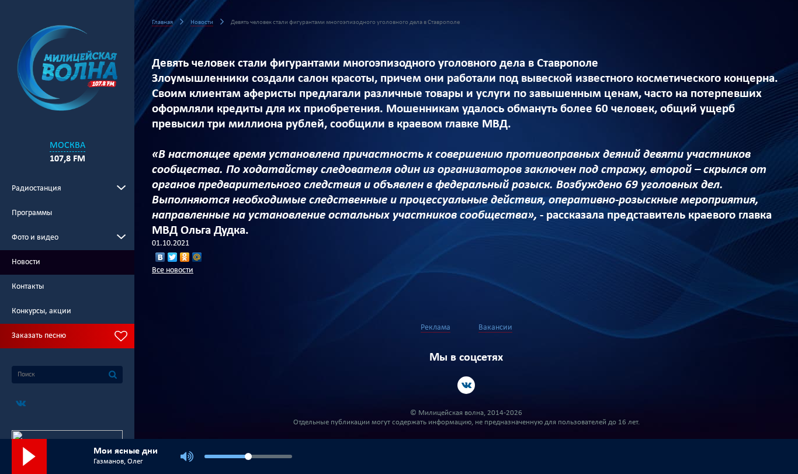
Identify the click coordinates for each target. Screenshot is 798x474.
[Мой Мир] (197, 257)
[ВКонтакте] (160, 257)
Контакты (28, 286)
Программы (32, 213)
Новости (26, 262)
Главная (162, 22)
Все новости (172, 270)
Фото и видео (35, 237)
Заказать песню (39, 335)
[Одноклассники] (185, 257)
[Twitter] (172, 257)
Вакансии (495, 327)
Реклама (435, 327)
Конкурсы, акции (41, 311)
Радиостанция (36, 188)
